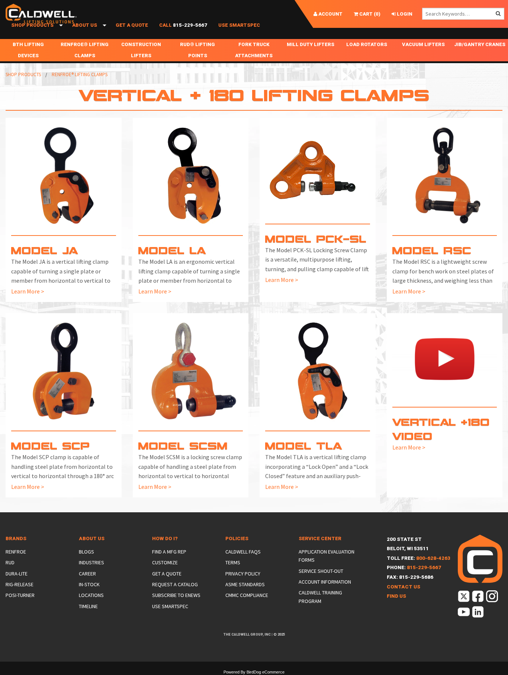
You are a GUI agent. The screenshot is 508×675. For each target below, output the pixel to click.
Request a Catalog (175, 584)
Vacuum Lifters (423, 44)
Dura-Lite (17, 573)
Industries (91, 562)
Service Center (320, 538)
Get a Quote (132, 25)
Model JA (44, 249)
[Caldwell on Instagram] (492, 597)
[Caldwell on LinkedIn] (478, 613)
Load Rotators (366, 44)
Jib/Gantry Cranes (479, 44)
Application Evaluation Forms (326, 555)
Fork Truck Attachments (254, 50)
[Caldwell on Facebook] (478, 597)
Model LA (172, 249)
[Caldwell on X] (464, 597)
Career (87, 573)
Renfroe (16, 551)
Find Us (396, 596)
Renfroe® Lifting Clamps (85, 50)
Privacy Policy (242, 573)
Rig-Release (19, 584)
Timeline (88, 606)
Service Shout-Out (321, 571)
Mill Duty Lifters (310, 44)
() (369, 14)
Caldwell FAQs (243, 551)
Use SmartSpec (239, 25)
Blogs (86, 551)
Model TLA (304, 445)
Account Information (325, 581)
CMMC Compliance (246, 595)
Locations (91, 595)
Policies (236, 538)
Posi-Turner (20, 595)
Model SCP (50, 445)
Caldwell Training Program (320, 596)
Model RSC (432, 249)
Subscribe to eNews (176, 595)
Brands (16, 538)
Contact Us (403, 587)
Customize (165, 562)
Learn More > (27, 291)
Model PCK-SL (316, 238)
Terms (232, 562)
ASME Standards (245, 584)
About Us (84, 25)
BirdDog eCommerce (265, 672)
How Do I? (165, 538)
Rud (10, 562)
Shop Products (32, 25)
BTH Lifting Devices (28, 50)
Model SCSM (183, 445)
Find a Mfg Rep (169, 551)
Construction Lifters (141, 50)
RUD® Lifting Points (197, 50)
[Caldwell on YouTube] (464, 613)
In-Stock (89, 584)
